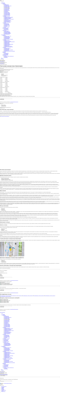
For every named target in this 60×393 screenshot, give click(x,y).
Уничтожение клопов (6, 318)
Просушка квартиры (6, 29)
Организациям (3, 346)
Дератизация (4, 47)
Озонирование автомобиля (7, 344)
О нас (2, 313)
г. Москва (2, 388)
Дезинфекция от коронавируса (7, 329)
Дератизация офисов (6, 49)
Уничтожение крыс (6, 23)
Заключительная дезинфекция (7, 332)
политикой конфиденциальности (8, 383)
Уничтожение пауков (6, 323)
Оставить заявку (2, 99)
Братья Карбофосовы (2, 312)
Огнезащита (5, 368)
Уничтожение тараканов (7, 13)
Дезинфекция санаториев (7, 356)
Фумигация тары (6, 53)
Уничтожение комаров (7, 8)
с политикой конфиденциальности (14, 280)
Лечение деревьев (6, 342)
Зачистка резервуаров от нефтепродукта (9, 367)
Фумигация (4, 52)
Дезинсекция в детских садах (7, 347)
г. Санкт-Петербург (3, 390)
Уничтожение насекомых (7, 15)
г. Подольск (2, 389)
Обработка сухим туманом (7, 22)
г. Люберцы (2, 387)
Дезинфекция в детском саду (7, 352)
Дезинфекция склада (6, 45)
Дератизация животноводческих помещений (9, 362)
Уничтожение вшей (6, 5)
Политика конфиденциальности (4, 374)
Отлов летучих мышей (7, 26)
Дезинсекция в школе (6, 36)
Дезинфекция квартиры (7, 16)
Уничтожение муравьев (7, 10)
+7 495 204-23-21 (2, 61)
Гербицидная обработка (7, 31)
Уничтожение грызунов (7, 25)
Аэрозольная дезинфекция (7, 20)
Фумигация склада (6, 364)
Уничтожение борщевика (7, 32)
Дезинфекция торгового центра (8, 357)
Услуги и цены (3, 3)
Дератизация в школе (6, 48)
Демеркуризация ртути (7, 345)
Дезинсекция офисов (6, 38)
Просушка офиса (6, 366)
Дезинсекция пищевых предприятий (8, 39)
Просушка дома (6, 340)
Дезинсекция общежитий (7, 349)
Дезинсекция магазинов (7, 37)
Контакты (2, 58)
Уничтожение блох (6, 4)
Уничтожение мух (6, 322)
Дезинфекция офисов (6, 43)
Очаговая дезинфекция (7, 21)
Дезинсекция (4, 35)
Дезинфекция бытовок (7, 40)
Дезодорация (4, 27)
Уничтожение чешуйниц (7, 325)
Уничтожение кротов (6, 24)
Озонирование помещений (7, 33)
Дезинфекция (4, 327)
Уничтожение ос (6, 11)
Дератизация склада (6, 50)
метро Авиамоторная (3, 386)
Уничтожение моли (6, 9)
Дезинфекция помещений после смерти (9, 330)
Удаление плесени (6, 19)
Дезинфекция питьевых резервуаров (8, 46)
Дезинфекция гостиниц (7, 354)
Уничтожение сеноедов (7, 324)
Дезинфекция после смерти (7, 18)
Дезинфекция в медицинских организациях (9, 41)
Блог (1, 369)
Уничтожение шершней (7, 14)
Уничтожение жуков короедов (7, 317)
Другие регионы (3, 391)
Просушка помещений (5, 28)
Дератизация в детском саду (7, 359)
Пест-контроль (6, 57)
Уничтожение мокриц (6, 320)
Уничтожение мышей (6, 335)
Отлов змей (5, 337)
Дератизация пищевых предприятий (8, 361)
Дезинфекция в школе (6, 42)
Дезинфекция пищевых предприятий (8, 44)
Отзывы (4, 2)
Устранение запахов (6, 339)
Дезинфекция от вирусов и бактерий (8, 17)
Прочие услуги (4, 30)
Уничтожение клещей (6, 6)
